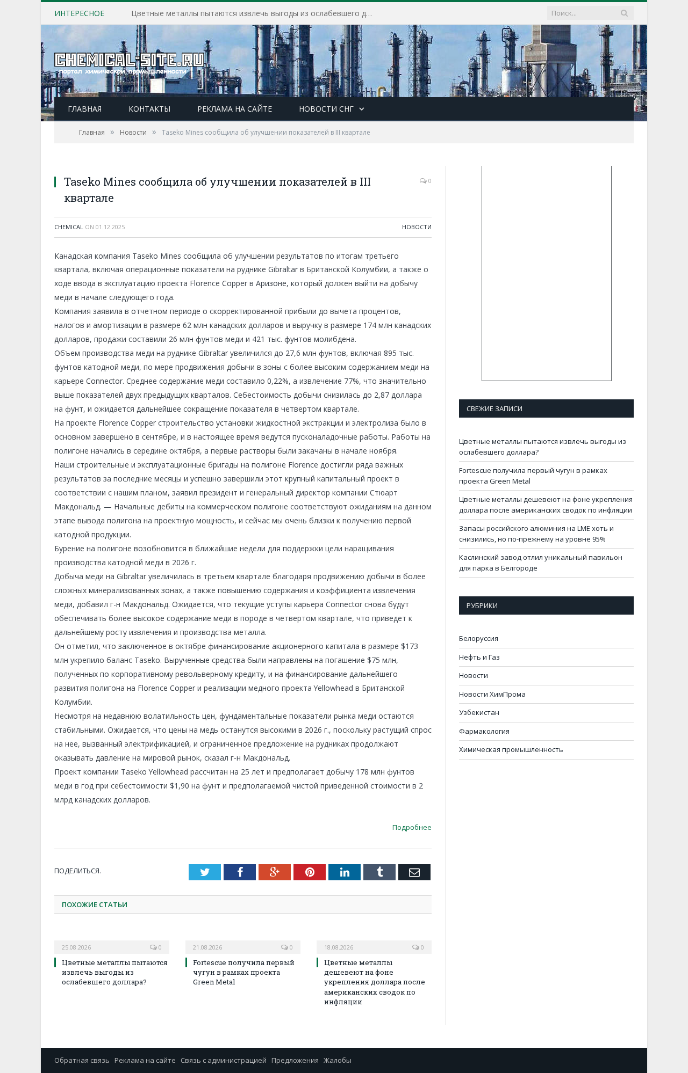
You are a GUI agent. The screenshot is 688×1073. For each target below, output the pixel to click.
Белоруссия (478, 638)
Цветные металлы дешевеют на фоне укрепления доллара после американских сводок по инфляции (374, 982)
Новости (417, 227)
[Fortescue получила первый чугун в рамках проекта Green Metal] (242, 940)
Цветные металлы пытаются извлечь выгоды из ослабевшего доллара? (115, 972)
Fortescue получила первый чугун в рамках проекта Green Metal (248, 13)
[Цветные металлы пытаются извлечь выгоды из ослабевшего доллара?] (111, 940)
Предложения (295, 1060)
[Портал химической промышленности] (129, 61)
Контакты (149, 109)
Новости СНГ (326, 109)
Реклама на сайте (234, 109)
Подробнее (412, 827)
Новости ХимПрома (492, 694)
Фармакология (484, 731)
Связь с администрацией (224, 1060)
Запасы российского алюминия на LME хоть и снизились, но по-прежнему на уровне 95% (536, 533)
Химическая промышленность (511, 749)
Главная (85, 109)
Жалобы (338, 1060)
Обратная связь (82, 1060)
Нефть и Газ (479, 657)
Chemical (68, 227)
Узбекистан (479, 712)
